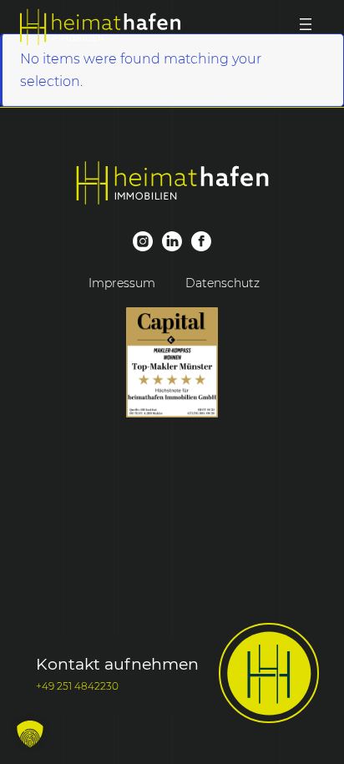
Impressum (122, 283)
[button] (30, 734)
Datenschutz (222, 283)
